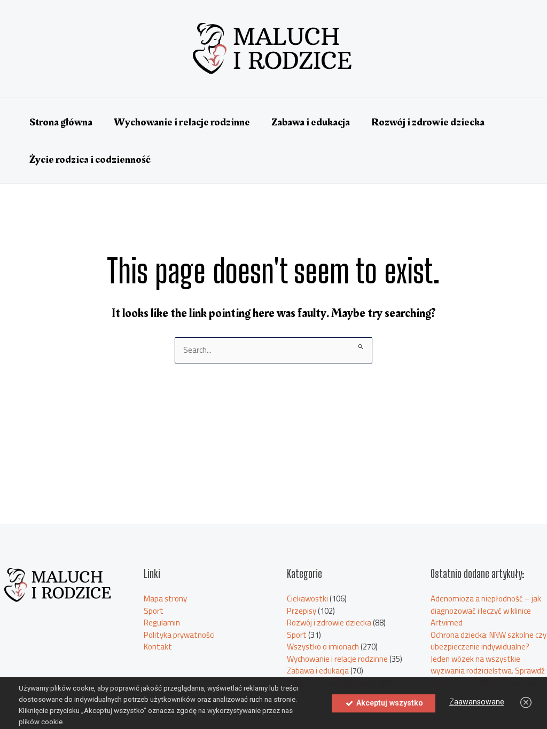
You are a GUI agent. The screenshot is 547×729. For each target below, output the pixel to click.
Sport (153, 611)
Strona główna (60, 122)
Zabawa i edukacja (310, 122)
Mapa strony (165, 598)
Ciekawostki (307, 598)
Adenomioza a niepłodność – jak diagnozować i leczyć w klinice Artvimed (486, 610)
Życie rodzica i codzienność (90, 160)
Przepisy (301, 611)
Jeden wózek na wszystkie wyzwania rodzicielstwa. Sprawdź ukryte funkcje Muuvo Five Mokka (488, 671)
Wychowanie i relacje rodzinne (182, 122)
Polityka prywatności (179, 635)
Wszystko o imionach (323, 646)
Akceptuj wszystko (388, 703)
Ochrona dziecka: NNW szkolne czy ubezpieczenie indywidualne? (488, 641)
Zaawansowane (476, 702)
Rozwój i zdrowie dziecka (428, 122)
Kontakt (158, 646)
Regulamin (162, 622)
